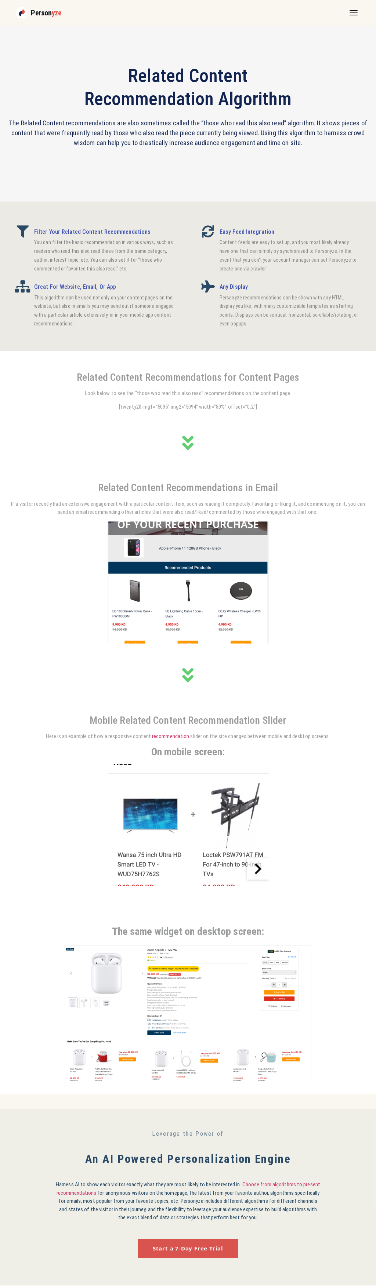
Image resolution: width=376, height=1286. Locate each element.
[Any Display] (208, 286)
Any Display (234, 286)
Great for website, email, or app (75, 286)
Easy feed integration (247, 231)
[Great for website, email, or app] (23, 286)
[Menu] (353, 13)
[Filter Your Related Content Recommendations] (23, 231)
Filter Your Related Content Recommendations (92, 231)
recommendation (170, 736)
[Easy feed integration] (208, 231)
